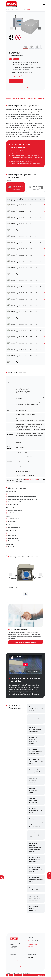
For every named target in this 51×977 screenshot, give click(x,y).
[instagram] (34, 957)
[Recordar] (40, 205)
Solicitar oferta (24, 973)
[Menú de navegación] (44, 4)
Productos (12, 9)
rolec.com (41, 975)
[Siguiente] (39, 28)
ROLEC (7, 9)
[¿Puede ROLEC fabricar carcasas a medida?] (42, 811)
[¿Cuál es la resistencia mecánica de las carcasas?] (42, 729)
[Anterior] (11, 28)
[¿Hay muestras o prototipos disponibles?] (42, 908)
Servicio (12, 963)
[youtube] (29, 957)
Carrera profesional (15, 966)
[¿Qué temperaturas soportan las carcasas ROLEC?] (42, 880)
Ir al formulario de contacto (32, 945)
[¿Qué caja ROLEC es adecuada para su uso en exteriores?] (42, 859)
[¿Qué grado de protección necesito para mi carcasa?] (42, 719)
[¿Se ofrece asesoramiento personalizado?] (42, 800)
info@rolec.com (33, 942)
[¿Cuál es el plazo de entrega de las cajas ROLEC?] (42, 835)
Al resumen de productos (18, 86)
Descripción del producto (19, 98)
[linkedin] (32, 957)
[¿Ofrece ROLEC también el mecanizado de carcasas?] (42, 740)
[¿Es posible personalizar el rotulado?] (42, 790)
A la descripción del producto (16, 76)
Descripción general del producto (36, 98)
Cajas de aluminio (20, 9)
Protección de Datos (15, 973)
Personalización (14, 961)
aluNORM (8, 98)
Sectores (12, 959)
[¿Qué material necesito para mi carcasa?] (42, 709)
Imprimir (8, 973)
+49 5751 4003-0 (34, 940)
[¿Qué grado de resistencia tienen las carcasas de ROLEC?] (42, 751)
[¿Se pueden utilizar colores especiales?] (42, 771)
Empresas (13, 964)
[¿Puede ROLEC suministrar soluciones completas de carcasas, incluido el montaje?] (42, 847)
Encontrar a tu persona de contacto (25, 642)
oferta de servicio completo (31, 479)
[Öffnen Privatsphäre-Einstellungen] (2, 877)
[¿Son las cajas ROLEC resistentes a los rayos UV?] (42, 869)
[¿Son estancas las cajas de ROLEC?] (42, 889)
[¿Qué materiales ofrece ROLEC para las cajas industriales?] (42, 898)
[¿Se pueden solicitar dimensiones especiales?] (42, 780)
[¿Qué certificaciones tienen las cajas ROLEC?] (42, 762)
